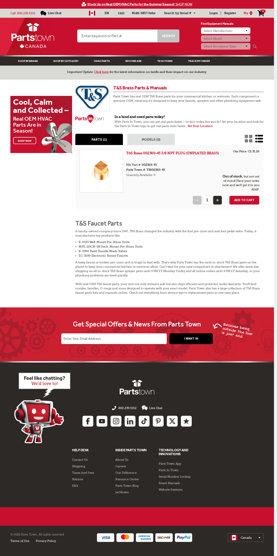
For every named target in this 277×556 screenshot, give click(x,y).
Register (230, 13)
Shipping (78, 466)
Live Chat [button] (155, 408)
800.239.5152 (26, 13)
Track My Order (199, 61)
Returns (77, 479)
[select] (246, 537)
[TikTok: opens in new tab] (144, 421)
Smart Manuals (169, 483)
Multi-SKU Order (144, 13)
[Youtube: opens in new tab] (102, 421)
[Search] (255, 46)
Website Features (170, 489)
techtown (122, 492)
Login (213, 13)
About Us (121, 459)
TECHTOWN (164, 61)
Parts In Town (169, 470)
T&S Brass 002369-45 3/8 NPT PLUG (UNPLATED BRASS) (172, 153)
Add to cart (244, 200)
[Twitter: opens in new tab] (172, 421)
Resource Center (127, 479)
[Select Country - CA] (92, 13)
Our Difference (126, 472)
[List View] (259, 138)
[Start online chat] (42, 408)
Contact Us (80, 459)
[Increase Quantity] (217, 200)
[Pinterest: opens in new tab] (158, 421)
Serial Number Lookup (174, 476)
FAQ (75, 485)
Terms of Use (19, 541)
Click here (101, 72)
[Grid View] (248, 138)
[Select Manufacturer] (226, 30)
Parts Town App (170, 463)
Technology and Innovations (173, 452)
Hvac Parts (102, 61)
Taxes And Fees (83, 472)
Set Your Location (200, 126)
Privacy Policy (46, 541)
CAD (121, 13)
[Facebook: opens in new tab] (87, 421)
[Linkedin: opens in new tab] (130, 421)
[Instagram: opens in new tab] (116, 421)
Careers (120, 466)
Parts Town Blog (127, 485)
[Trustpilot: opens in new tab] (186, 421)
